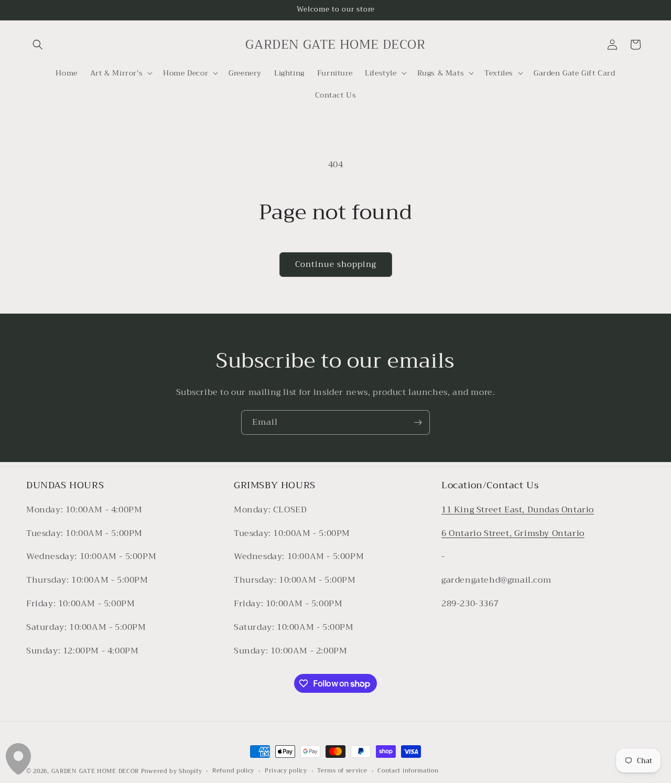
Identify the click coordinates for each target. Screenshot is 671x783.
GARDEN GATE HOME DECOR (95, 771)
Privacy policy (286, 771)
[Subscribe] (417, 422)
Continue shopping (335, 264)
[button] (37, 44)
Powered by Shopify (171, 771)
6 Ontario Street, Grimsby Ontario (513, 533)
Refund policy (233, 771)
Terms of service (342, 771)
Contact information (407, 771)
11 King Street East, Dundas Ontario (517, 509)
